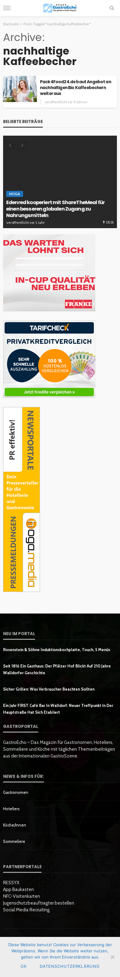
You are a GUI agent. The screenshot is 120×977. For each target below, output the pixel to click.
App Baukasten (18, 889)
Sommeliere (14, 841)
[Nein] (112, 957)
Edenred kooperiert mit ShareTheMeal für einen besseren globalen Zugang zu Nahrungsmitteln (55, 209)
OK (24, 966)
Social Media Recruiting (26, 910)
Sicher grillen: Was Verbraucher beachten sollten (48, 689)
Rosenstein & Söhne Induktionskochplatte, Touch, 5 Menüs (56, 649)
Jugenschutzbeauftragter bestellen (38, 903)
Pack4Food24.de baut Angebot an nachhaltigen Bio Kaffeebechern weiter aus (75, 87)
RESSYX (11, 882)
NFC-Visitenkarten (21, 896)
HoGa (14, 194)
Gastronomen (15, 792)
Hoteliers (11, 808)
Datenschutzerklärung (70, 966)
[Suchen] (111, 8)
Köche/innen (14, 825)
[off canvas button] (6, 8)
